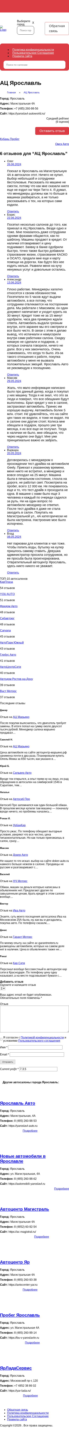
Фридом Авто (9, 606)
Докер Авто (20, 854)
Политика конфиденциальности (33, 49)
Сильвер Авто (22, 772)
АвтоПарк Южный (12, 642)
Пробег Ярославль (20, 1315)
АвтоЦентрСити (10, 666)
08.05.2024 (14, 536)
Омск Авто (62, 144)
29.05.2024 (14, 381)
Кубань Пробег (9, 139)
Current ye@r (9, 1069)
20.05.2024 (14, 453)
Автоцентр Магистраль (24, 1209)
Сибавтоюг (7, 618)
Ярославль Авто (17, 1103)
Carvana (5, 630)
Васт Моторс (8, 691)
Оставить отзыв (52, 131)
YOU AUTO (7, 594)
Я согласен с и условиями (34, 1039)
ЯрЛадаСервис (16, 1368)
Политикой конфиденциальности (42, 1037)
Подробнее (30, 1130)
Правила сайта (22, 56)
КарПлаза (6, 581)
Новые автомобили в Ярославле (23, 1159)
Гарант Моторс (22, 936)
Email (4, 1054)
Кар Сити (19, 963)
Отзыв (4, 1003)
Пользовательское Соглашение (33, 52)
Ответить (13, 211)
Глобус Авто (8, 654)
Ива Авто (19, 910)
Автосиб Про (21, 799)
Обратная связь (57, 28)
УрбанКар (19, 825)
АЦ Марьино (21, 716)
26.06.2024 (14, 164)
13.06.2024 (14, 282)
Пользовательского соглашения (39, 1040)
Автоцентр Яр (15, 1262)
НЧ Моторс (20, 881)
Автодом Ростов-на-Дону (16, 678)
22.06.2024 (14, 217)
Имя (3, 1047)
